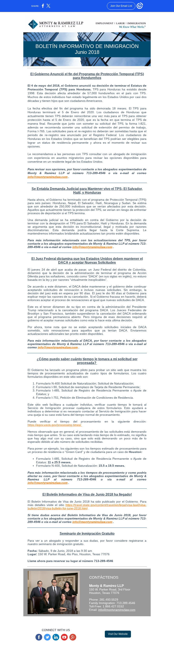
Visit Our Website (118, 634)
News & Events (108, 620)
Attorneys (90, 620)
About (57, 620)
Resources (126, 620)
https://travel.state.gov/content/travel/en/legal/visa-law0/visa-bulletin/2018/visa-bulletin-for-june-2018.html (87, 506)
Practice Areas (73, 620)
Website (46, 620)
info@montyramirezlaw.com (47, 177)
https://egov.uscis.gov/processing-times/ (55, 425)
